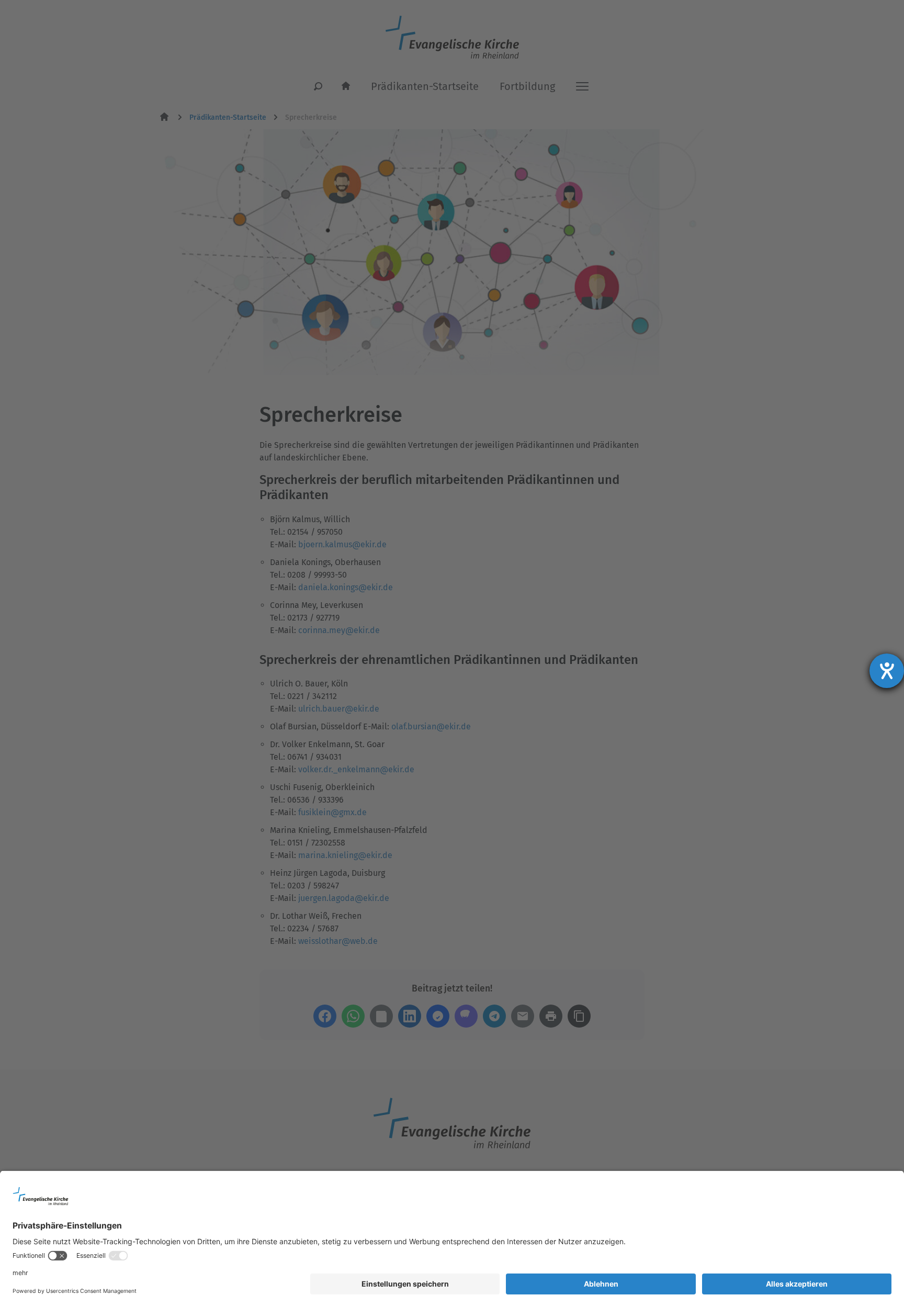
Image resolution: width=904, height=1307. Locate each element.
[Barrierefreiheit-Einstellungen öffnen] (886, 671)
